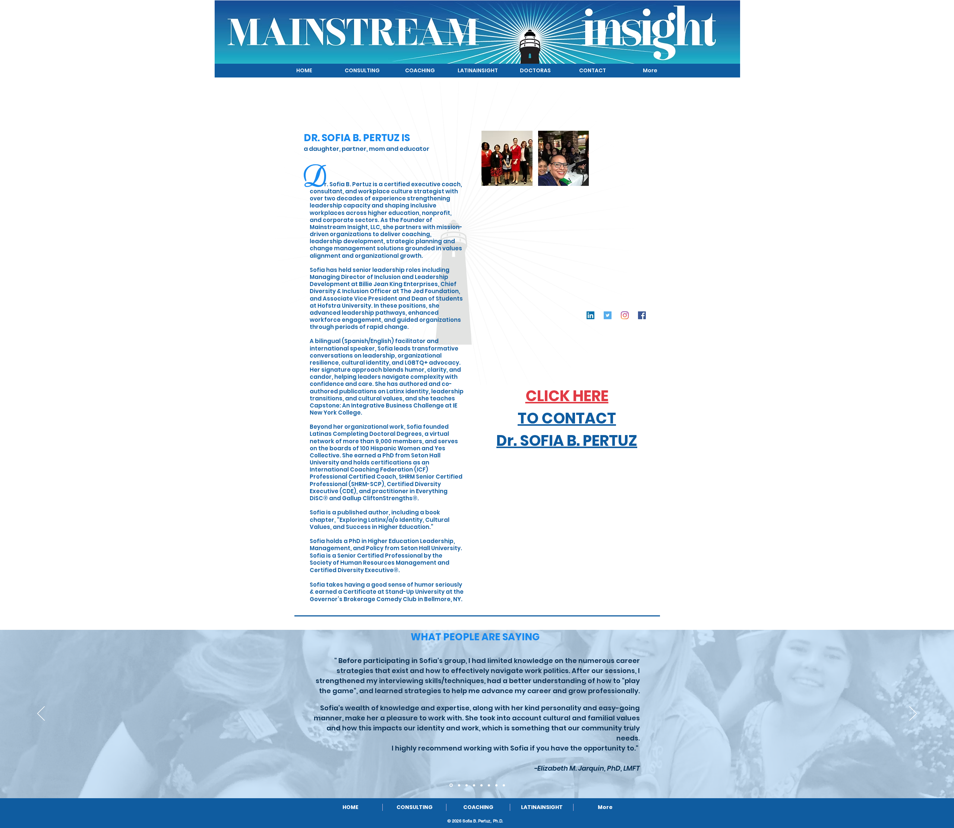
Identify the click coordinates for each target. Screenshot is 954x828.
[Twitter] (608, 315)
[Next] (913, 714)
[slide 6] (489, 785)
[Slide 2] (459, 785)
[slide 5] (481, 785)
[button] (507, 158)
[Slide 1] (451, 785)
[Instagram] (625, 315)
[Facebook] (642, 315)
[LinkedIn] (590, 315)
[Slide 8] (504, 785)
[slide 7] (496, 785)
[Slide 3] (466, 785)
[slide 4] (474, 785)
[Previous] (41, 714)
